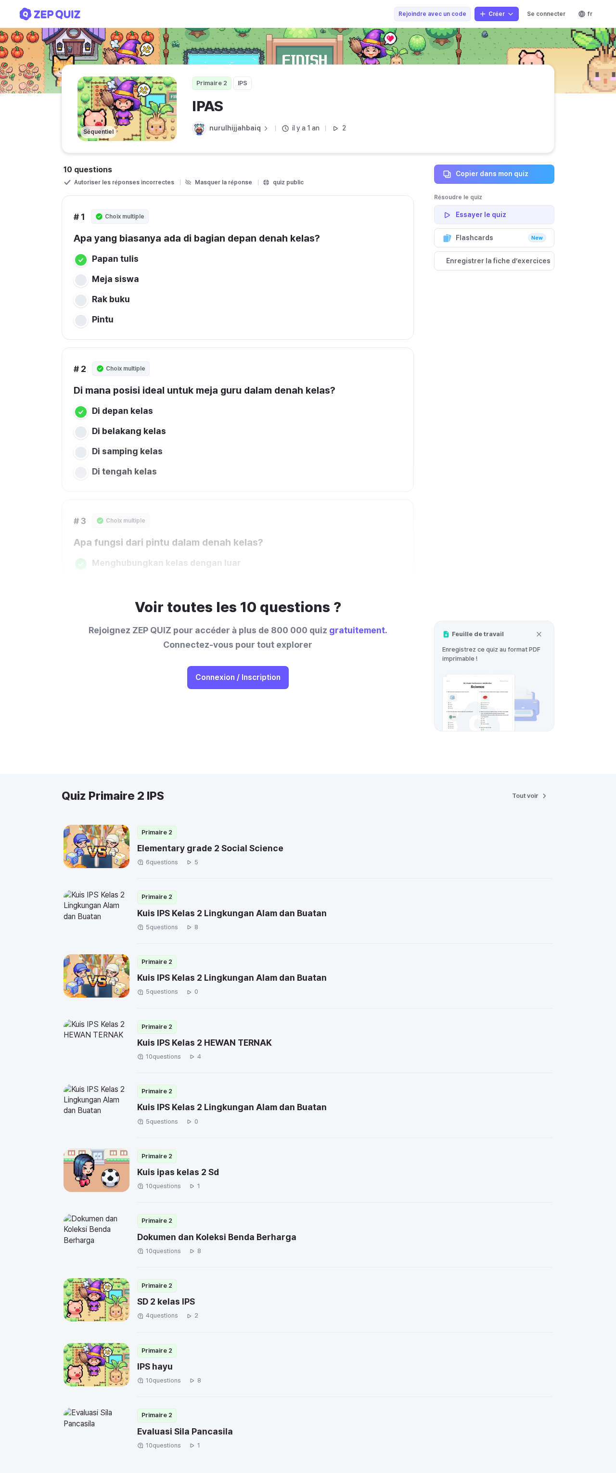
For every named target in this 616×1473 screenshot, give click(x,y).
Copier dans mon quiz (492, 174)
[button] (494, 676)
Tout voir (525, 795)
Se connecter (546, 14)
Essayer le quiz (481, 214)
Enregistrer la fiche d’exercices (498, 261)
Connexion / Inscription (238, 677)
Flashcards (499, 238)
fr (590, 14)
